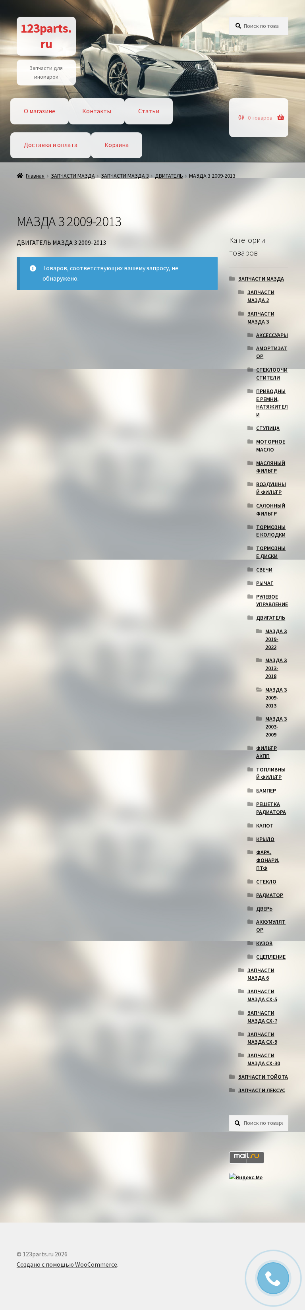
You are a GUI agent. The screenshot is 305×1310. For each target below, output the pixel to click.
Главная (35, 175)
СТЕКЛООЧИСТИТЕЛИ (272, 373)
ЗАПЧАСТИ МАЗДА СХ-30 (263, 1059)
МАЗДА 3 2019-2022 (276, 639)
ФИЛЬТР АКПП (266, 752)
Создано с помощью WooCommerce (67, 1264)
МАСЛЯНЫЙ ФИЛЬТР (270, 467)
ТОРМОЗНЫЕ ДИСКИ (271, 552)
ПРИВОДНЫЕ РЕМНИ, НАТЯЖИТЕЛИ (272, 403)
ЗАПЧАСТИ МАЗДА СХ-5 (262, 995)
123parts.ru (46, 36)
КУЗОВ (264, 943)
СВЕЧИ (264, 569)
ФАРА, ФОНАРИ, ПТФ (268, 860)
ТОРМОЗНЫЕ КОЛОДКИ (271, 531)
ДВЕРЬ (264, 908)
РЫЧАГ (264, 583)
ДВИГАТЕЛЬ (169, 175)
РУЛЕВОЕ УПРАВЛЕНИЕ (272, 600)
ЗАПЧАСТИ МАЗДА (73, 175)
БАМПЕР (266, 790)
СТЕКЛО (266, 881)
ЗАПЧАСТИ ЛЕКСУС (261, 1090)
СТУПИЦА (268, 428)
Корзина (116, 145)
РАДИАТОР (269, 895)
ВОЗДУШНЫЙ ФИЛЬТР (271, 488)
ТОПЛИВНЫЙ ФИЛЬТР (271, 773)
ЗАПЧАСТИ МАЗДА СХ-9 (262, 1038)
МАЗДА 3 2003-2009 (276, 726)
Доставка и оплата (50, 145)
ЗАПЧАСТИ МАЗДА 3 (125, 175)
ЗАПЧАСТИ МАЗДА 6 (260, 974)
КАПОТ (265, 825)
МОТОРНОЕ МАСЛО (270, 445)
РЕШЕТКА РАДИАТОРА (271, 808)
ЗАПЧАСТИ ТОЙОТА (263, 1076)
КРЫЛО (265, 839)
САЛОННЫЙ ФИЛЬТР (270, 509)
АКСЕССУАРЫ (272, 335)
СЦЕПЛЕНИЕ (271, 956)
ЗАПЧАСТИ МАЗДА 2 (260, 296)
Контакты (96, 111)
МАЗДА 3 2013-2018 (276, 668)
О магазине (39, 111)
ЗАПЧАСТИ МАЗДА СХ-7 (262, 1016)
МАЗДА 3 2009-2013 (276, 697)
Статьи (148, 111)
